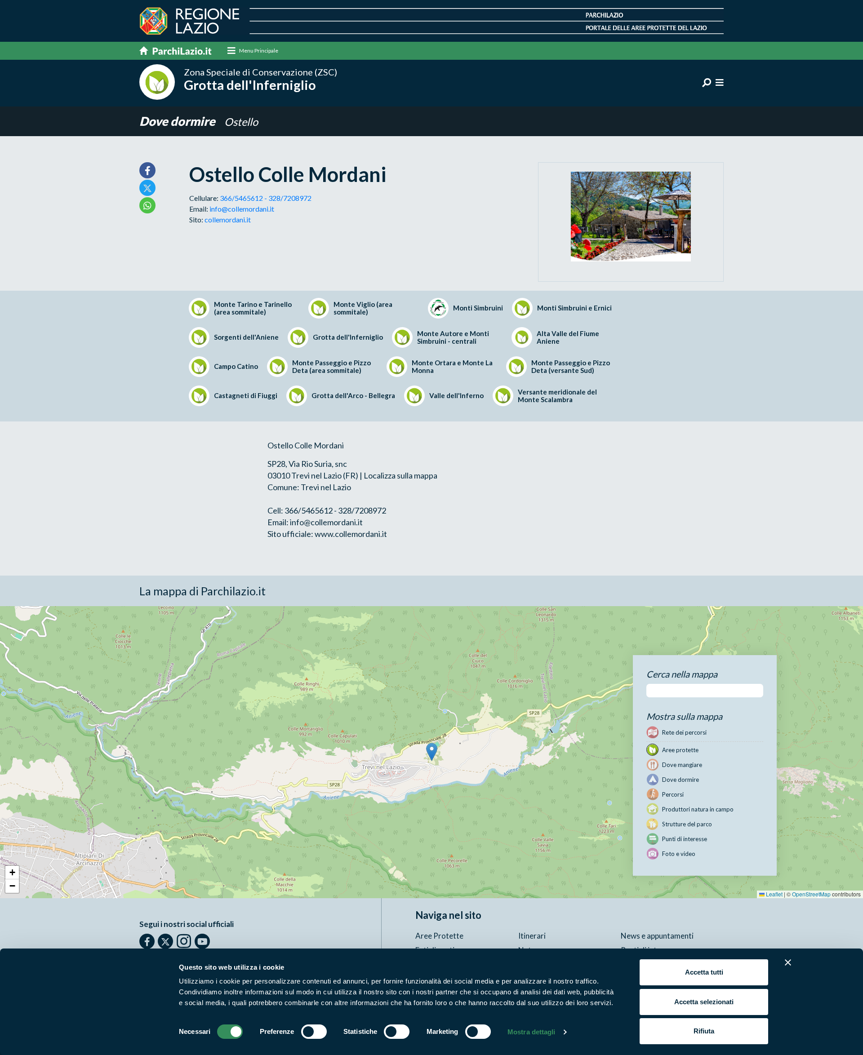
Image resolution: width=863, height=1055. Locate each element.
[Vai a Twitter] (165, 941)
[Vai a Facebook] (147, 941)
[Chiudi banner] (788, 962)
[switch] (314, 1031)
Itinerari (532, 935)
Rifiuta (704, 1031)
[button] (431, 752)
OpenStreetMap (811, 894)
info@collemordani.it (241, 208)
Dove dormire (178, 121)
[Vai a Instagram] (183, 941)
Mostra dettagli (531, 1032)
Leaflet (774, 894)
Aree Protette (439, 935)
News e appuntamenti (657, 935)
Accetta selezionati (704, 1002)
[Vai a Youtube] (202, 941)
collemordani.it (228, 219)
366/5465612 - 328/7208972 (265, 198)
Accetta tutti (704, 972)
